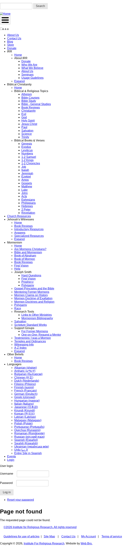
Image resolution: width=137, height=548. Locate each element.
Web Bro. (86, 543)
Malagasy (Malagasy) (27, 420)
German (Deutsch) (25, 393)
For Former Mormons (34, 331)
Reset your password (20, 499)
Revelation (28, 212)
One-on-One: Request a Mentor (41, 334)
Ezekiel (26, 176)
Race (17, 308)
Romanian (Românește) (29, 433)
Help (17, 268)
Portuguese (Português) (29, 426)
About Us (13, 35)
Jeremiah (27, 173)
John (24, 193)
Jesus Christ (29, 123)
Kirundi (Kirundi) (24, 410)
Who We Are (29, 64)
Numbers (27, 153)
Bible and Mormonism (28, 252)
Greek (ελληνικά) (24, 397)
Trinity (25, 137)
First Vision (21, 265)
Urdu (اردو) (21, 449)
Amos (25, 179)
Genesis (26, 143)
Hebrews (27, 206)
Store (10, 44)
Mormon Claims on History (31, 295)
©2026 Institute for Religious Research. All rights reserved (40, 527)
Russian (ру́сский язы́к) (29, 436)
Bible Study (28, 100)
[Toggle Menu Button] (5, 20)
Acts (24, 196)
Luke (24, 189)
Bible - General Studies (36, 104)
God (24, 117)
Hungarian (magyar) (27, 400)
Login (10, 459)
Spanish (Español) (26, 439)
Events (11, 456)
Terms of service (112, 536)
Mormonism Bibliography (37, 318)
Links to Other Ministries (36, 314)
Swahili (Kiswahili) (26, 443)
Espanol (19, 81)
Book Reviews (30, 107)
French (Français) (25, 390)
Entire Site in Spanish (28, 453)
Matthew (26, 186)
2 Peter (26, 209)
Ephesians (28, 199)
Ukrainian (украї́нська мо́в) (31, 446)
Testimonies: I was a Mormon (32, 337)
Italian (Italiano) (24, 403)
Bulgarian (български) (28, 374)
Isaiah (25, 170)
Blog (10, 41)
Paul (24, 127)
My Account (88, 536)
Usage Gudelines (32, 77)
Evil (23, 114)
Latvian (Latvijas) (25, 416)
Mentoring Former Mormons (31, 291)
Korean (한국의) (24, 413)
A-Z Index (20, 347)
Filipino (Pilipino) (25, 384)
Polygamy (27, 285)
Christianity (28, 110)
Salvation (27, 130)
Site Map (49, 536)
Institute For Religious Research (44, 543)
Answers (19, 232)
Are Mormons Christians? (30, 249)
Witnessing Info (24, 344)
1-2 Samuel (28, 156)
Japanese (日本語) (26, 407)
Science (26, 133)
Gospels (26, 183)
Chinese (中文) (23, 377)
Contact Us (14, 38)
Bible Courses (30, 97)
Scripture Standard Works (30, 324)
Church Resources (19, 216)
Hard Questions (31, 275)
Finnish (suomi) (24, 387)
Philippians (28, 202)
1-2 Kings (27, 160)
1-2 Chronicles (30, 163)
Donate (11, 48)
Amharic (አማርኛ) (24, 370)
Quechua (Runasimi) (27, 430)
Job (23, 166)
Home (18, 54)
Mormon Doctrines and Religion (34, 301)
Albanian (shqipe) (25, 367)
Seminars (27, 74)
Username (6, 473)
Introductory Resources (29, 229)
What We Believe (32, 67)
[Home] (5, 13)
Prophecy (27, 281)
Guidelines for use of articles (21, 536)
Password (6, 482)
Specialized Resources (29, 235)
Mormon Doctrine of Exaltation (33, 298)
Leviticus (27, 150)
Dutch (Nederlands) (26, 380)
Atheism (26, 94)
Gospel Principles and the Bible (34, 288)
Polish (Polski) (23, 423)
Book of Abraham (25, 255)
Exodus (26, 146)
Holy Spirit (28, 120)
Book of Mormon (24, 258)
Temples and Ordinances (30, 341)
